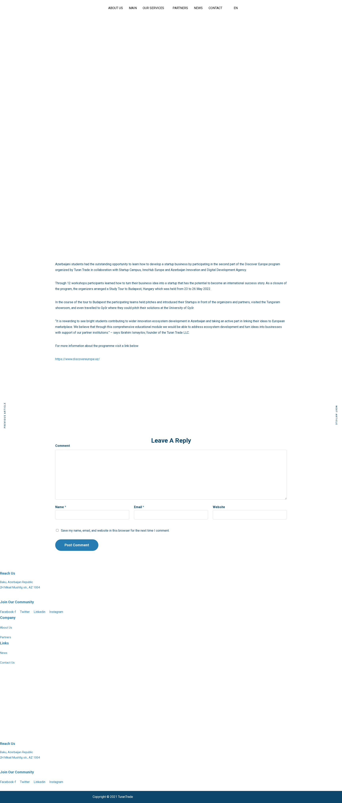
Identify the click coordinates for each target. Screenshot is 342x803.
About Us (6, 627)
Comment (62, 446)
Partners (5, 637)
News (3, 653)
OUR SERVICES (153, 8)
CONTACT (215, 8)
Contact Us (7, 662)
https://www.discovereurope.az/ (77, 359)
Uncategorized (171, 35)
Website (219, 507)
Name (59, 507)
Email (138, 507)
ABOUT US (115, 8)
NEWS (198, 8)
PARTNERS (180, 8)
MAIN (133, 8)
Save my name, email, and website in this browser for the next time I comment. (115, 530)
